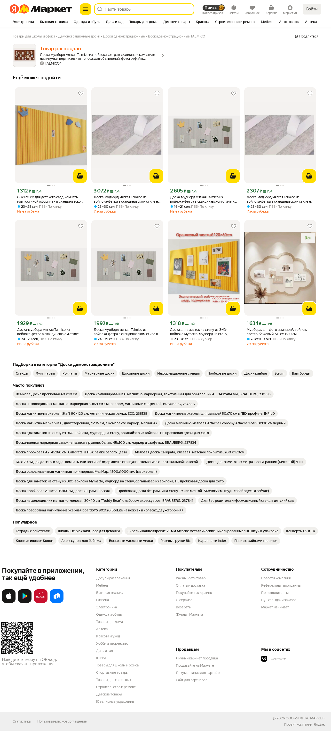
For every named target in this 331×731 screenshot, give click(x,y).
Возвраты (183, 607)
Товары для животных (113, 680)
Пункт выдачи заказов (279, 600)
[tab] (23, 22)
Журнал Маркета (189, 614)
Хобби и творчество (112, 643)
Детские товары (109, 694)
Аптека (102, 629)
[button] (295, 659)
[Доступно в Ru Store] (56, 602)
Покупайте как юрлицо (194, 593)
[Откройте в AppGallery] (40, 602)
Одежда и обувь (109, 614)
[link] (22, 373)
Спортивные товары (112, 672)
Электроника (106, 607)
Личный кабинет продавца (197, 658)
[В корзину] (80, 176)
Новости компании (276, 578)
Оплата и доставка (190, 585)
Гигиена (102, 600)
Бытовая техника (109, 593)
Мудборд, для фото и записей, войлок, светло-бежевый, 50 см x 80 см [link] (277, 332)
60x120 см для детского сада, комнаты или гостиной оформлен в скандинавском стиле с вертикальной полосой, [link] (50, 199)
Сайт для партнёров (191, 680)
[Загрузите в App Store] (9, 602)
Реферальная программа (280, 585)
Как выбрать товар (190, 578)
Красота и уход (108, 636)
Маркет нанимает (275, 607)
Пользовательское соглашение (62, 721)
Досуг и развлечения (113, 578)
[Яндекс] (319, 724)
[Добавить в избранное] (80, 93)
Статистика (22, 721)
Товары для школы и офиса (117, 665)
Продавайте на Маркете (195, 665)
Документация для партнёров (199, 673)
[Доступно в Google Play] (25, 602)
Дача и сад (104, 651)
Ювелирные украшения (115, 701)
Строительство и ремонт (116, 687)
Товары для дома (109, 622)
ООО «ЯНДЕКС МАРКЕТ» (305, 718)
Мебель (102, 585)
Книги (101, 658)
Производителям (275, 593)
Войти (312, 9)
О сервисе (184, 600)
